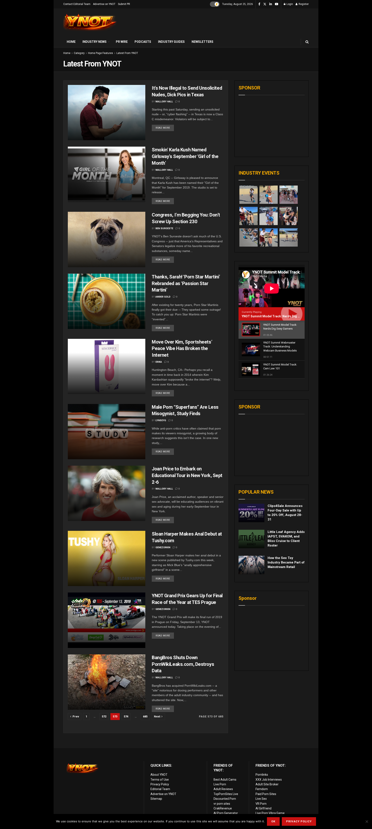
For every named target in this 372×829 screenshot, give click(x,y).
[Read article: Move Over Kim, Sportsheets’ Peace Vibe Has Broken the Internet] (106, 366)
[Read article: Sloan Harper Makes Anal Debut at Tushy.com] (106, 558)
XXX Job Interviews (269, 779)
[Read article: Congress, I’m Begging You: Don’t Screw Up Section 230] (106, 239)
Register (303, 4)
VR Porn (261, 803)
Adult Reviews (223, 789)
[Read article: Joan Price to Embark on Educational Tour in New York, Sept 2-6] (106, 493)
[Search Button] (307, 41)
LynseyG (160, 420)
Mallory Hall (164, 101)
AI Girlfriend (263, 808)
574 (126, 716)
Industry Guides (171, 41)
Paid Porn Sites (266, 794)
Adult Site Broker (267, 784)
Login (289, 4)
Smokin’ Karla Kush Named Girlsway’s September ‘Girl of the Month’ (185, 156)
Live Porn (220, 784)
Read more (165, 127)
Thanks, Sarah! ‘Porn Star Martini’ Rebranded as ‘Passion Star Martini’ (186, 283)
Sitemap (156, 798)
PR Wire (122, 41)
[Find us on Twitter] (264, 4)
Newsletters (202, 41)
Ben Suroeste (164, 228)
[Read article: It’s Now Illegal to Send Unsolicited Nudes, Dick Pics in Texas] (106, 112)
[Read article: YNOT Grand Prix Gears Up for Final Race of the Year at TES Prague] (106, 620)
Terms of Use (159, 779)
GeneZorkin (162, 547)
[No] (366, 821)
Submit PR (124, 4)
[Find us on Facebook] (259, 4)
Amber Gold (162, 296)
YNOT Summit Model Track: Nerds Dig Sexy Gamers (279, 316)
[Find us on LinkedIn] (270, 4)
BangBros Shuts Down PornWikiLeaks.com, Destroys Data (183, 664)
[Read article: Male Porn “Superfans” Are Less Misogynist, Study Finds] (106, 431)
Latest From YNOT (127, 53)
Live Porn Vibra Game (270, 813)
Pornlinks (262, 774)
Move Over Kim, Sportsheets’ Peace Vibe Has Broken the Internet (182, 348)
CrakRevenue (223, 808)
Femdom (262, 789)
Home (71, 41)
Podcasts (143, 41)
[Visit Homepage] (90, 22)
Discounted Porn (225, 798)
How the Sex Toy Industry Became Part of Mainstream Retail (286, 562)
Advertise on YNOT (104, 4)
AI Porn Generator (226, 813)
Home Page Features (100, 53)
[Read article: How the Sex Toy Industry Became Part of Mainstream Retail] (251, 565)
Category (79, 53)
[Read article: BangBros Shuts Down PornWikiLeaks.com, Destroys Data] (106, 682)
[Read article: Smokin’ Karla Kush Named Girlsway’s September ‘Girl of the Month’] (106, 174)
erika (158, 362)
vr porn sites (222, 803)
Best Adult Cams (225, 779)
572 (104, 716)
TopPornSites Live (226, 794)
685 (145, 716)
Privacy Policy (159, 784)
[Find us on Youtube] (276, 4)
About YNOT (158, 774)
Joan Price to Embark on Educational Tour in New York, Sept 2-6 (187, 475)
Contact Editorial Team (76, 4)
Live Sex (261, 798)
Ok (273, 821)
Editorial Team (160, 789)
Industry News (94, 41)
